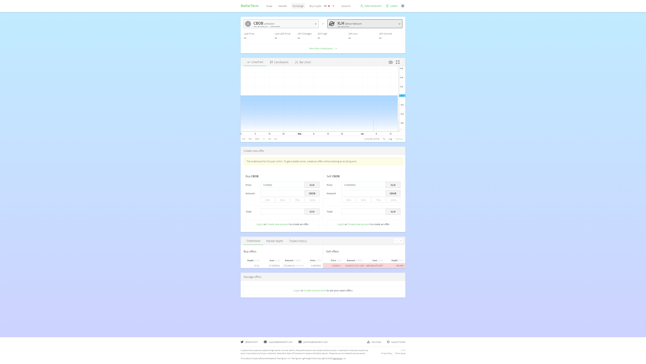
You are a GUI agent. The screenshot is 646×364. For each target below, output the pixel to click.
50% (282, 200)
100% (312, 200)
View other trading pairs (321, 48)
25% (267, 200)
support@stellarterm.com (281, 341)
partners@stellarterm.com (315, 341)
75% (297, 200)
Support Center (398, 341)
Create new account (278, 224)
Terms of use (400, 353)
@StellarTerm (251, 341)
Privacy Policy (386, 353)
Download (376, 341)
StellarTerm (250, 5)
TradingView (337, 358)
